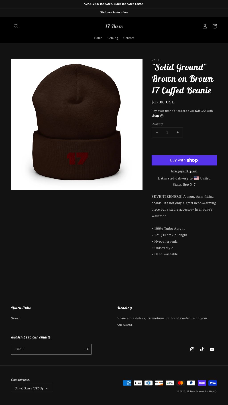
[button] (16, 26)
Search (15, 318)
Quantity (157, 123)
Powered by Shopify (206, 391)
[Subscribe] (86, 349)
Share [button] (161, 272)
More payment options (184, 171)
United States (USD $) (29, 388)
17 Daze (191, 391)
